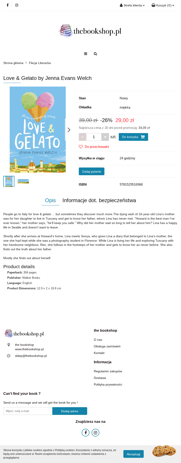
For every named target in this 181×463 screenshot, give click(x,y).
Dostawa (100, 378)
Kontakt (99, 353)
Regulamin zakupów (108, 371)
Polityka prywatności (108, 384)
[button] (163, 5)
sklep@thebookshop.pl (31, 356)
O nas (98, 339)
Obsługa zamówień (107, 346)
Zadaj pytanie (91, 171)
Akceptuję (133, 454)
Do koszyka (130, 137)
